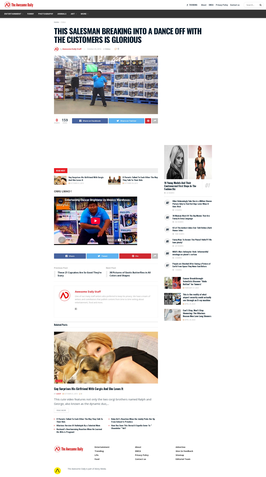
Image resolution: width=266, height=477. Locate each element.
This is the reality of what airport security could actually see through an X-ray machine (197, 297)
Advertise (180, 447)
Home (56, 22)
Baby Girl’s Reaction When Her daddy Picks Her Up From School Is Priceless (133, 420)
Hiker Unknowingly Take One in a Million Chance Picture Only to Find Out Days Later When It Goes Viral (192, 204)
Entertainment (12, 13)
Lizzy (58, 394)
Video (63, 22)
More (83, 13)
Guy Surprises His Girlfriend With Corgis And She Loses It (86, 178)
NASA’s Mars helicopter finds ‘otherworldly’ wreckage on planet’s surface (190, 253)
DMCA (211, 4)
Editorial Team (183, 459)
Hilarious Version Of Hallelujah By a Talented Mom (78, 425)
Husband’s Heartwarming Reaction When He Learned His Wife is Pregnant (79, 430)
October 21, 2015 (77, 183)
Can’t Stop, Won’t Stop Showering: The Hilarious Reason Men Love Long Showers (197, 313)
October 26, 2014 (94, 49)
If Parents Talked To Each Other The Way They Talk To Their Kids (140, 178)
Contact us (235, 4)
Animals (61, 13)
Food (97, 459)
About (203, 4)
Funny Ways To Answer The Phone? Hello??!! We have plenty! (192, 241)
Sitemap (180, 455)
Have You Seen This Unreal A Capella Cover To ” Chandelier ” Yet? (131, 427)
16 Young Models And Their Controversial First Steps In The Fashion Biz (180, 186)
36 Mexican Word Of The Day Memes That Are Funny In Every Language (191, 217)
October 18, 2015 (131, 183)
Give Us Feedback (184, 451)
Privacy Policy (222, 4)
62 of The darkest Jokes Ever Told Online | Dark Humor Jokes (192, 229)
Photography (45, 13)
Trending (99, 451)
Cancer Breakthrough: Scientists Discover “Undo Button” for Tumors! (195, 281)
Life (97, 455)
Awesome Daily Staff (71, 49)
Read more (61, 410)
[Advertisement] (106, 147)
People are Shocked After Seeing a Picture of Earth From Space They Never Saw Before (191, 265)
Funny (30, 13)
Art (73, 13)
